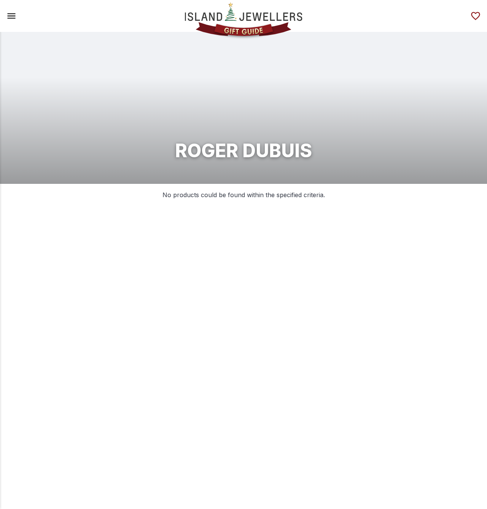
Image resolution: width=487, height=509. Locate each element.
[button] (11, 16)
